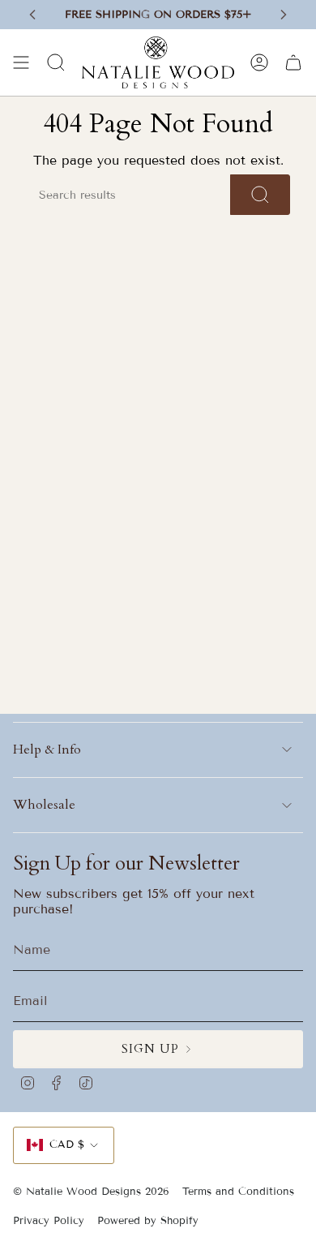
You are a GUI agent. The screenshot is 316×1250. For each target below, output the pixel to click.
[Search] (260, 194)
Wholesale (44, 805)
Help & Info (47, 749)
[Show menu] (21, 62)
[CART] (293, 62)
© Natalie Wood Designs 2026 (91, 1191)
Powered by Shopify (148, 1220)
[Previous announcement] (32, 14)
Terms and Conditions (238, 1191)
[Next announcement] (283, 14)
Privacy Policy (48, 1220)
